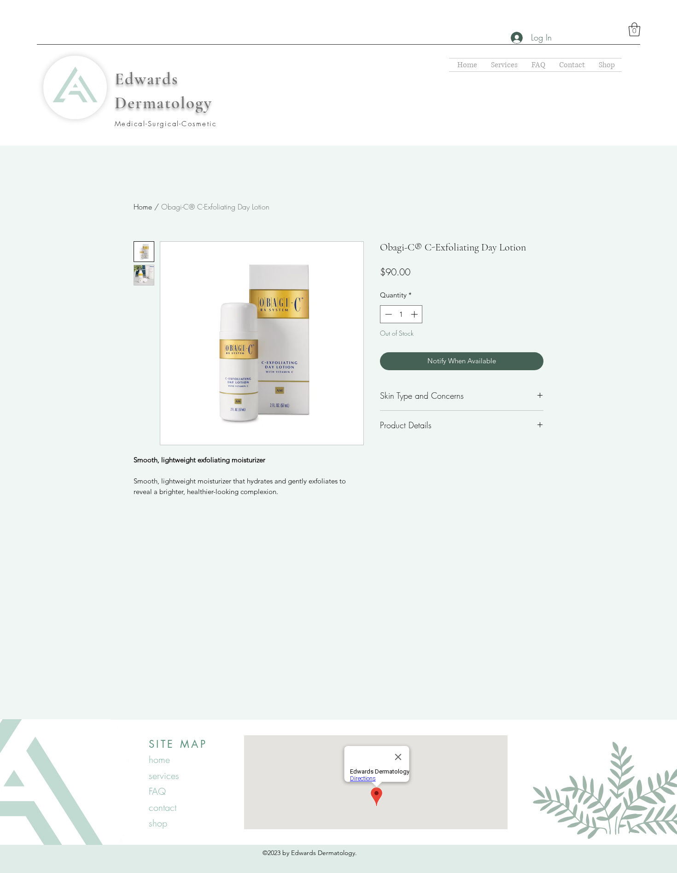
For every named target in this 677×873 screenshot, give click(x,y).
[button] (634, 29)
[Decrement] (387, 314)
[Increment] (415, 314)
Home (143, 207)
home (159, 759)
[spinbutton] (401, 314)
